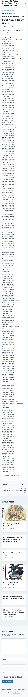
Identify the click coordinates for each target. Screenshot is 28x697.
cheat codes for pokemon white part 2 (11, 475)
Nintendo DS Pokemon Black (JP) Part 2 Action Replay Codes (20, 488)
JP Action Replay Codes (8, 10)
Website (5, 672)
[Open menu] (25, 3)
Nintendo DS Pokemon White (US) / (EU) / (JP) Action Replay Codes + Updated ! (13, 612)
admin (5, 26)
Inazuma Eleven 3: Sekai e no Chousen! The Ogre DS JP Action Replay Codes (12, 539)
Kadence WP (16, 693)
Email (5, 666)
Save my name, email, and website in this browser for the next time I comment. (14, 677)
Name (5, 659)
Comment (6, 640)
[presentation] (14, 513)
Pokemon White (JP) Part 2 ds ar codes (12, 478)
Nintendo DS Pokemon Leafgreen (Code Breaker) (7, 487)
